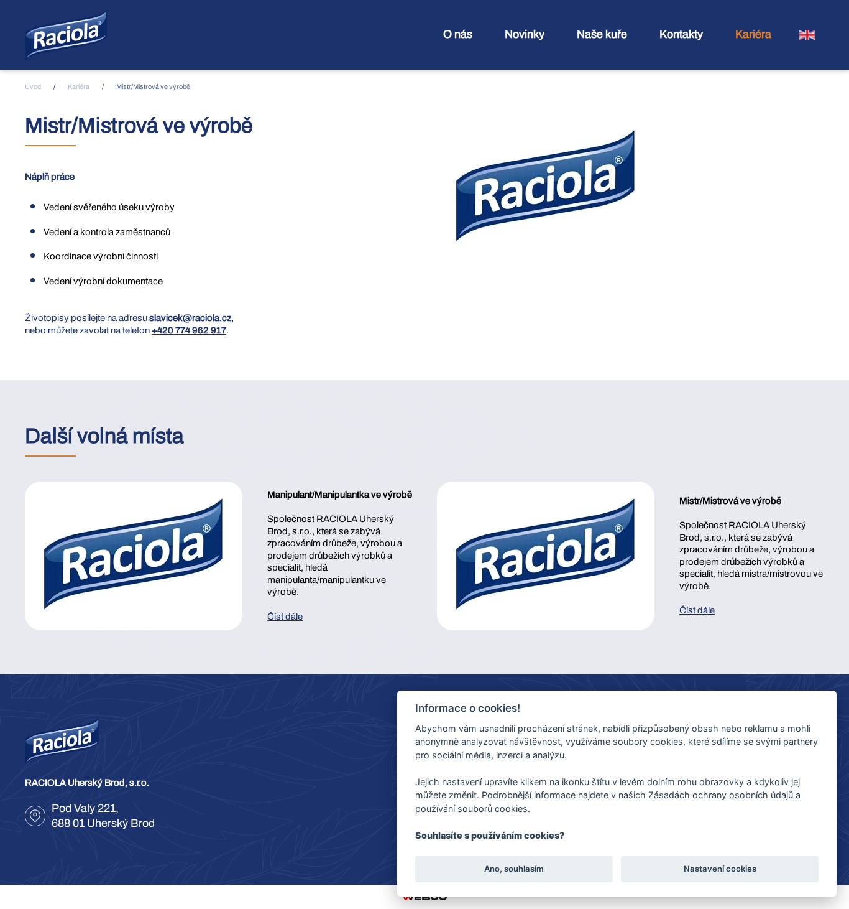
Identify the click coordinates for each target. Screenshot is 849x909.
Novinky (524, 34)
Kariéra (753, 34)
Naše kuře (602, 34)
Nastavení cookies (720, 869)
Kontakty (681, 34)
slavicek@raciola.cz (190, 318)
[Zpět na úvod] (66, 35)
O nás (457, 34)
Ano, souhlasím (514, 869)
